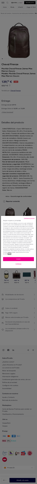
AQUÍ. (9, 254)
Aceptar (18, 259)
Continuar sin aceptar (29, 218)
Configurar (18, 263)
